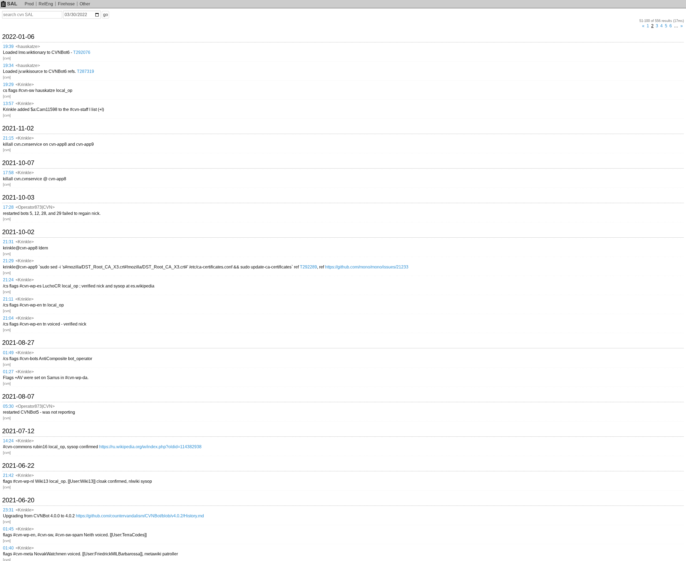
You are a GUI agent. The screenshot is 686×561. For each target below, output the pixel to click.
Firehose (66, 4)
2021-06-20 (18, 500)
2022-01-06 (18, 37)
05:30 (8, 406)
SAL (12, 3)
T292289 (308, 267)
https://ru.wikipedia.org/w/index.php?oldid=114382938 (150, 446)
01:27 (8, 371)
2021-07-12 (18, 431)
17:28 (8, 207)
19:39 (8, 46)
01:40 (8, 548)
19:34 (8, 65)
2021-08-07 (18, 396)
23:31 (8, 510)
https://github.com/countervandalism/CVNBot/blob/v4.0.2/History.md (140, 516)
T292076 (81, 52)
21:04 (8, 318)
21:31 (8, 242)
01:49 (8, 352)
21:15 (8, 138)
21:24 (8, 280)
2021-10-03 (18, 197)
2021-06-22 (18, 465)
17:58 (8, 172)
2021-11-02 (18, 128)
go (105, 14)
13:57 (8, 103)
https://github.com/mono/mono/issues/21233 (366, 267)
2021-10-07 (18, 163)
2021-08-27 (18, 343)
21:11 (8, 299)
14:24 (8, 441)
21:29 (8, 261)
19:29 (8, 84)
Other (85, 4)
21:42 (8, 475)
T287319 (85, 71)
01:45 (8, 529)
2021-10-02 (18, 232)
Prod (29, 4)
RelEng (46, 4)
